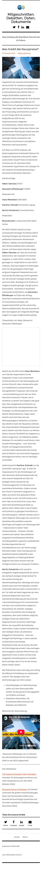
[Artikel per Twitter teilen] (14, 27)
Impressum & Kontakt (11, 846)
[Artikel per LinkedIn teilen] (22, 27)
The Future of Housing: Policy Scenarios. (19, 774)
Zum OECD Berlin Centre (12, 855)
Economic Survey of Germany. (15, 789)
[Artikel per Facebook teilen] (18, 27)
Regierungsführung (24, 53)
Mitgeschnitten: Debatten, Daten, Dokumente (20, 18)
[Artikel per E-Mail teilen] (27, 27)
